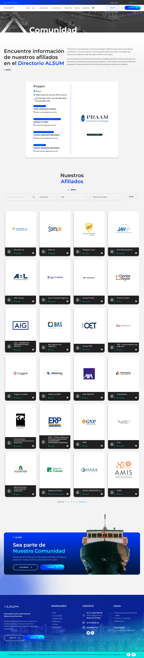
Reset (131, 196)
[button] (14, 638)
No (134, 654)
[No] (141, 655)
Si (128, 654)
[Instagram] (92, 633)
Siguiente (83, 502)
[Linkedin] (88, 633)
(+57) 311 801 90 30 (12, 2)
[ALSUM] (8, 8)
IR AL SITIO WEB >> (94, 134)
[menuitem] (94, 8)
